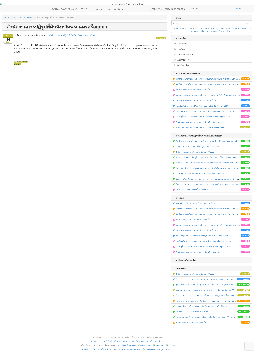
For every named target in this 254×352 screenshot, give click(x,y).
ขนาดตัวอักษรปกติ (231, 8)
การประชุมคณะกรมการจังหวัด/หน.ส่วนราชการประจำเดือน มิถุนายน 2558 (206, 290)
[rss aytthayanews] (170, 345)
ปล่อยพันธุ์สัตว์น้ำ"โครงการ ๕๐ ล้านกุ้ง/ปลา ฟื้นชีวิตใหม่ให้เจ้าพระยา (203, 306)
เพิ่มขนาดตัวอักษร (234, 8)
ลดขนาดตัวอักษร (229, 8)
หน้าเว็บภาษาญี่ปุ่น (154, 341)
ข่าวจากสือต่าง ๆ (182, 59)
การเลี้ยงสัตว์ (183, 28)
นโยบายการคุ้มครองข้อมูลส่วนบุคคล (157, 349)
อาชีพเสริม (236, 28)
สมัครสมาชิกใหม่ (103, 9)
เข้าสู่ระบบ (86, 8)
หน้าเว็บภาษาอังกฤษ (122, 341)
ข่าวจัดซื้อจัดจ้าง (182, 65)
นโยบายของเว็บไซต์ (99, 349)
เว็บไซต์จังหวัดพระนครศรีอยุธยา (168, 8)
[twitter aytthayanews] (158, 345)
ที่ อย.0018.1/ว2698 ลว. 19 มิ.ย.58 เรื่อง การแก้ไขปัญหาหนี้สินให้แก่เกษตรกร (207, 295)
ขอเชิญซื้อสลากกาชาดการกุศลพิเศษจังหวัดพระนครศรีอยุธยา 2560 (203, 116)
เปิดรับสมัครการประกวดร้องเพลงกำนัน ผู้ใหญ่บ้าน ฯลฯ (198, 122)
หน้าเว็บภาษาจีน (138, 341)
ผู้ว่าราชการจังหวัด (202, 28)
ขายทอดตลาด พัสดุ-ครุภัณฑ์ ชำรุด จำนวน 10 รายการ (198, 146)
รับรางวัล (191, 28)
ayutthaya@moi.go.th (127, 345)
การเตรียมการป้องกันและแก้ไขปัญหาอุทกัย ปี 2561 (196, 203)
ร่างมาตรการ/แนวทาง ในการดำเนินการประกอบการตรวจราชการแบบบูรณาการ (208, 301)
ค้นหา (247, 22)
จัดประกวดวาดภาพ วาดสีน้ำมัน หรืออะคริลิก (194, 189)
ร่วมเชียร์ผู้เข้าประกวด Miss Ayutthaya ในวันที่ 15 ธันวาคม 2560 (202, 105)
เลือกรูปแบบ (194, 8)
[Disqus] (84, 102)
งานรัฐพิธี (243, 28)
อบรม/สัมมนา (180, 49)
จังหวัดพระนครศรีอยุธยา (64, 8)
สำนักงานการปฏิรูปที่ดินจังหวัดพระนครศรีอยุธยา (74, 35)
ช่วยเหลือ (85, 349)
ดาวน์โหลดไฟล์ (22, 62)
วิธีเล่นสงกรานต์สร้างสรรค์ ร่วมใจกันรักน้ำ (193, 89)
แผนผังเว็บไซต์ (106, 341)
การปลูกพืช (214, 31)
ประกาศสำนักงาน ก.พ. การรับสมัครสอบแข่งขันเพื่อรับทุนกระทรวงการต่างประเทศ (209, 168)
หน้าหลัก (7, 17)
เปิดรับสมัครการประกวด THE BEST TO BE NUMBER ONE (200, 127)
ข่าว (15, 17)
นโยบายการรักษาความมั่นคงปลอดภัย (125, 349)
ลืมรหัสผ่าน (118, 9)
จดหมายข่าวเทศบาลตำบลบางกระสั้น (191, 322)
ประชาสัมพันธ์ (26, 17)
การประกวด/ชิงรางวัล (184, 54)
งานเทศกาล (215, 28)
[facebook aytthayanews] (144, 345)
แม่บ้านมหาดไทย (226, 28)
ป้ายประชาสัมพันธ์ (226, 31)
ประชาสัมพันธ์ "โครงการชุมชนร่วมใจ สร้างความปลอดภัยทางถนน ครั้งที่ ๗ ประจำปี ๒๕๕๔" (213, 179)
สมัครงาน (204, 31)
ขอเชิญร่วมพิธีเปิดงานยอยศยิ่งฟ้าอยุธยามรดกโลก (196, 100)
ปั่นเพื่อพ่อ (175, 28)
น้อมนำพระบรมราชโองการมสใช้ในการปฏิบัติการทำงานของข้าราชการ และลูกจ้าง (209, 162)
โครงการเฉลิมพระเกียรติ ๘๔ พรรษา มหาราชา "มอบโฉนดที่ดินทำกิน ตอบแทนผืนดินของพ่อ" (213, 184)
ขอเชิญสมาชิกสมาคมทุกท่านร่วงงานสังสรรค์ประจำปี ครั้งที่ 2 (200, 173)
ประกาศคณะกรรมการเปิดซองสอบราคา (192, 311)
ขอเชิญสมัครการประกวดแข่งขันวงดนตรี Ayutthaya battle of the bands (205, 111)
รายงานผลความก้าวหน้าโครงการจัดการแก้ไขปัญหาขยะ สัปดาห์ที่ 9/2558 (205, 317)
